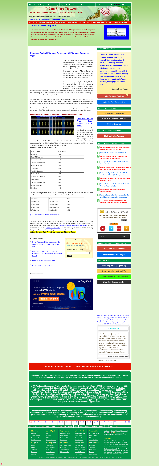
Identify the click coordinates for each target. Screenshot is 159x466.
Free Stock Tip (34, 426)
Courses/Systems (119, 22)
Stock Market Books (80, 433)
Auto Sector (92, 445)
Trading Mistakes (35, 435)
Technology (34, 449)
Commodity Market (94, 433)
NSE (69, 426)
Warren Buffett (64, 438)
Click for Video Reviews (114, 96)
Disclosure (124, 431)
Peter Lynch (63, 440)
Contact (91, 5)
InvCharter (106, 431)
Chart (94, 426)
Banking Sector (93, 454)
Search (124, 236)
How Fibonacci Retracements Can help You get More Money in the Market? (46, 244)
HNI (88, 22)
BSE (76, 426)
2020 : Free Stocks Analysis (114, 254)
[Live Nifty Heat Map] (111, 433)
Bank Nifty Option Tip (47, 22)
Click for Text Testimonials (114, 102)
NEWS (101, 426)
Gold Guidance (93, 435)
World (87, 426)
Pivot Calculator (79, 445)
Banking (33, 454)
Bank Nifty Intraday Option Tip (114, 266)
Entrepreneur (63, 447)
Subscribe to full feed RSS (77, 243)
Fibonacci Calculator (53, 228)
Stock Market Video (65, 445)
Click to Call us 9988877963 (114, 113)
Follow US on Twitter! (76, 245)
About (110, 5)
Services (61, 426)
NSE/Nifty (48, 435)
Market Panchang (50, 452)
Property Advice (79, 440)
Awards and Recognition (43, 25)
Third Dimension (50, 445)
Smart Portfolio (64, 435)
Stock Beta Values (79, 438)
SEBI (47, 433)
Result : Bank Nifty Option (100, 22)
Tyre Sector (92, 447)
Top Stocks (114, 426)
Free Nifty (46, 426)
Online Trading (78, 435)
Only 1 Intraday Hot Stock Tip (114, 271)
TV (106, 426)
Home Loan (34, 452)
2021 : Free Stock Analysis (114, 248)
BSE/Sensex (49, 438)
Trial (54, 426)
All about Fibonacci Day (42, 265)
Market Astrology (50, 447)
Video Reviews (81, 5)
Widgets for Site (64, 452)
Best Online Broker (36, 440)
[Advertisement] (26, 1)
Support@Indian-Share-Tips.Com (54, 19)
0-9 (129, 422)
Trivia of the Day (50, 454)
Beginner (33, 433)
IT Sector (91, 452)
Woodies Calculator (80, 447)
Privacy (113, 431)
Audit (125, 434)
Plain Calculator (79, 454)
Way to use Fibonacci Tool (43, 260)
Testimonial (101, 5)
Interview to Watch (65, 433)
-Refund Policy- (120, 433)
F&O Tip (81, 22)
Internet (33, 447)
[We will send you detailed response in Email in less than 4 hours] (107, 433)
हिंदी (123, 5)
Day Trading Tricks (36, 438)
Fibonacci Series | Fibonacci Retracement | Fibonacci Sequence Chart (47, 253)
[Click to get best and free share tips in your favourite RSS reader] (114, 433)
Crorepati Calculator (80, 449)
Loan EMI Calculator (80, 452)
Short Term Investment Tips (114, 282)
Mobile (33, 445)
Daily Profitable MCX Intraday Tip (114, 276)
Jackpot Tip (33, 22)
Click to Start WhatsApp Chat (114, 119)
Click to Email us (114, 124)
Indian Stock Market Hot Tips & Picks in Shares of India (55, 12)
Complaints (119, 434)
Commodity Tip (72, 22)
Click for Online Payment (114, 136)
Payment (64, 5)
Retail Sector (92, 449)
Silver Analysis (93, 438)
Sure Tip (55, 5)
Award (71, 5)
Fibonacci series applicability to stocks (73, 225)
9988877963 (34, 19)
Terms (118, 431)
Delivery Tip (60, 22)
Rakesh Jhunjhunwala (42, 5)
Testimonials (109, 360)
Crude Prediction (93, 440)
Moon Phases (49, 449)
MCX (81, 426)
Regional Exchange (51, 440)
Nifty (34, 422)
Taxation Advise (64, 449)
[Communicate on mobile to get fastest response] (105, 433)
